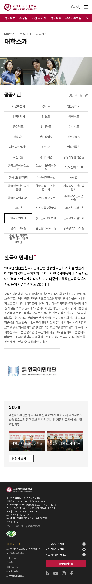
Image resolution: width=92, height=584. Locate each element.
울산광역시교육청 (46, 228)
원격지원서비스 (66, 563)
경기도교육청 (18, 228)
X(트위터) (71, 95)
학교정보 (9, 18)
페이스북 (76, 95)
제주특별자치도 (18, 147)
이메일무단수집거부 (15, 553)
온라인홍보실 (73, 18)
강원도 (46, 116)
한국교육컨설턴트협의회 (46, 187)
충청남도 (18, 126)
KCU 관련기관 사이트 (56, 544)
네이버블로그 (81, 95)
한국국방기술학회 (73, 218)
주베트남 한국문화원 (73, 197)
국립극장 (18, 157)
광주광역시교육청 (73, 228)
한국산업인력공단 (18, 198)
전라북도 (46, 126)
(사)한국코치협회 (46, 218)
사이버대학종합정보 (15, 576)
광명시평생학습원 (73, 157)
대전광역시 (18, 116)
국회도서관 (45, 157)
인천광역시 (73, 106)
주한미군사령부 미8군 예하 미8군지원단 (18, 239)
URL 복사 (86, 95)
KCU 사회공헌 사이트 (56, 554)
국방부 (18, 208)
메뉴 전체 (87, 18)
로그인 (76, 7)
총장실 (23, 18)
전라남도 (73, 126)
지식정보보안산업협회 (73, 187)
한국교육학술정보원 (18, 167)
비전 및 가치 (39, 18)
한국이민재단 (18, 218)
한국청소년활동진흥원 (18, 187)
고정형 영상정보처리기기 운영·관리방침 (23, 549)
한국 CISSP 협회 (18, 177)
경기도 (46, 106)
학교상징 (55, 18)
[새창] (11, 534)
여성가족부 (73, 147)
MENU (86, 7)
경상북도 (18, 137)
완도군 (46, 147)
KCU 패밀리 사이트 (55, 549)
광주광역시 (73, 137)
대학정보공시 (12, 567)
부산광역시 (45, 137)
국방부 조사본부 (73, 208)
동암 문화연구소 (46, 198)
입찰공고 (10, 562)
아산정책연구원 (46, 177)
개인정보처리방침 (14, 544)
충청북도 (73, 116)
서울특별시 (18, 106)
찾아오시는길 (12, 571)
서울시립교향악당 (46, 208)
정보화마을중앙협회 (46, 167)
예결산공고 (11, 558)
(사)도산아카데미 (74, 167)
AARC (73, 177)
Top (86, 569)
